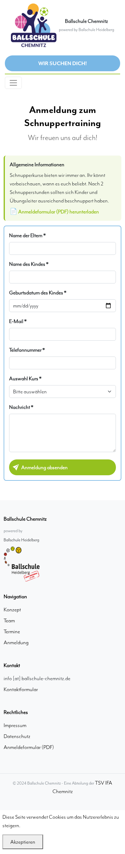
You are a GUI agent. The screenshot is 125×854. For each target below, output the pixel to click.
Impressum (15, 725)
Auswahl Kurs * (25, 378)
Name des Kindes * (29, 264)
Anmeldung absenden (44, 467)
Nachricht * (21, 407)
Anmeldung (16, 642)
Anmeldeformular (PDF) (29, 747)
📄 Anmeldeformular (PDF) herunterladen (54, 211)
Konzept (12, 609)
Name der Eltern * (27, 235)
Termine (12, 631)
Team (9, 620)
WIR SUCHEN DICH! (62, 63)
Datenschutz (17, 736)
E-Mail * (18, 321)
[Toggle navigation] (13, 83)
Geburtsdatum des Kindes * (37, 292)
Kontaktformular (21, 689)
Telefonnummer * (27, 349)
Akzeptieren (22, 841)
